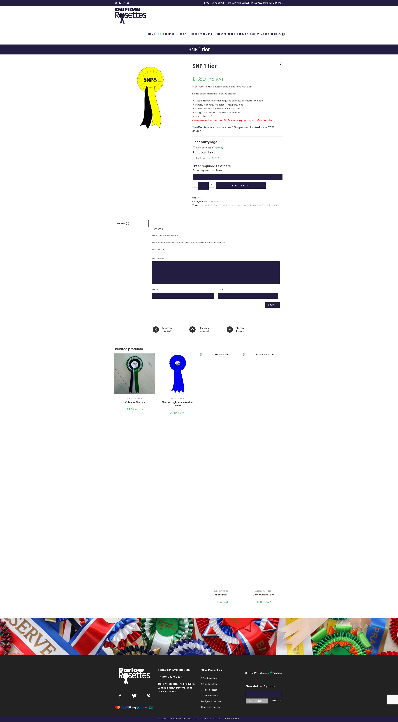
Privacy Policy (231, 719)
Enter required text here (207, 170)
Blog (206, 3)
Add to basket (241, 185)
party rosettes (254, 205)
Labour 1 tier (220, 594)
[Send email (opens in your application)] (128, 3)
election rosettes (221, 205)
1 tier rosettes (205, 205)
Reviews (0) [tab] (123, 223)
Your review (159, 258)
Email (221, 289)
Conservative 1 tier (263, 594)
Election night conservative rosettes (177, 404)
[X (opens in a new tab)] (116, 3)
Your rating (159, 249)
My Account (218, 3)
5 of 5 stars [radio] (165, 252)
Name (156, 289)
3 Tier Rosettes (209, 689)
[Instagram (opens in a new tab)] (124, 3)
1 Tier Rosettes (209, 678)
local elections (238, 205)
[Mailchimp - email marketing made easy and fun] (277, 700)
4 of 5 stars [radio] (162, 252)
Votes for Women (135, 402)
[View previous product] (281, 64)
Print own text (208, 158)
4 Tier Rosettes (209, 695)
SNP (264, 205)
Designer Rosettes (211, 701)
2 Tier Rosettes (209, 684)
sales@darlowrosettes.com (174, 669)
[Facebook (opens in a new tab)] (120, 3)
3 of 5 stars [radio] (159, 252)
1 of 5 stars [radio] (153, 252)
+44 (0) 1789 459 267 (170, 676)
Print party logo (209, 147)
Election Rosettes (212, 201)
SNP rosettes (273, 205)
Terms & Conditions (210, 719)
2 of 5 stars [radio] (156, 252)
